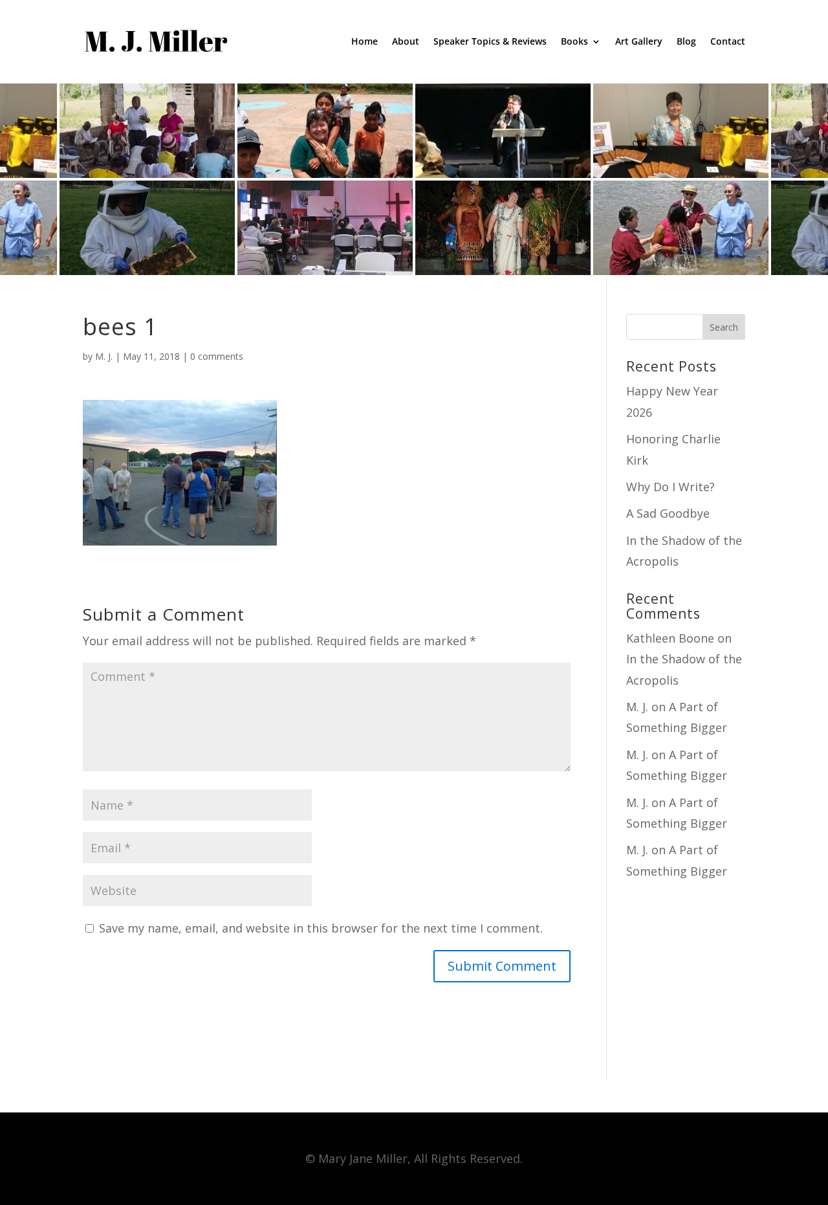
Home (364, 41)
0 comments (216, 356)
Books (574, 41)
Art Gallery (638, 41)
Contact (727, 41)
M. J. (104, 356)
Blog (686, 41)
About (405, 41)
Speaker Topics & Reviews (490, 41)
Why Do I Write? (670, 486)
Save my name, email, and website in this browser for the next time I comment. (321, 928)
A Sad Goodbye (668, 513)
